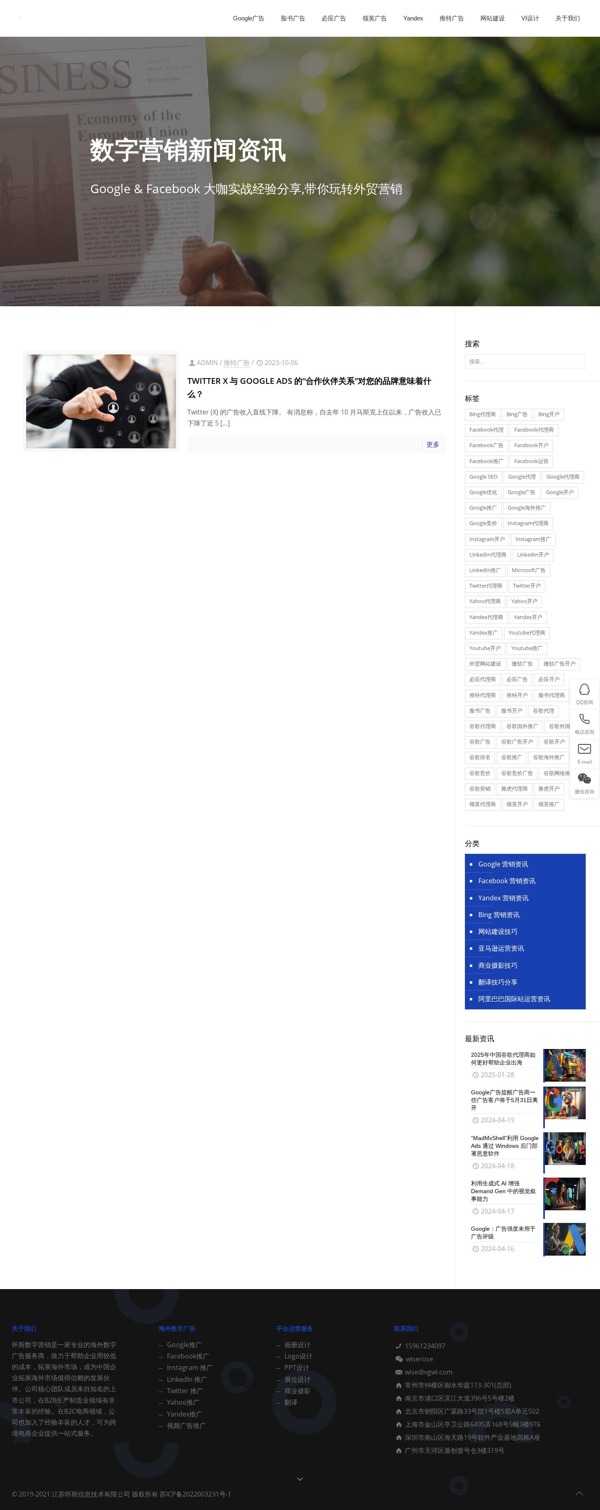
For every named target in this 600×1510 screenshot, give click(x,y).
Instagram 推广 (190, 1367)
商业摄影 (297, 1390)
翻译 (291, 1402)
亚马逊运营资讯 (501, 948)
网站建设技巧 (498, 931)
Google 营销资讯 (503, 864)
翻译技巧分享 (498, 982)
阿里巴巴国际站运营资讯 (514, 998)
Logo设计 (298, 1356)
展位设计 (297, 1379)
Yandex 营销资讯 (503, 897)
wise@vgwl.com (429, 1371)
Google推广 (184, 1344)
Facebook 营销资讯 (507, 880)
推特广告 (237, 362)
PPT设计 (296, 1367)
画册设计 (297, 1344)
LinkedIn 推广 (187, 1379)
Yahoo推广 (183, 1402)
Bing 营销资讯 (499, 914)
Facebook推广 (188, 1356)
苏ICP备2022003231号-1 (195, 1494)
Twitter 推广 (185, 1390)
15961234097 (425, 1345)
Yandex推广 (184, 1414)
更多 (433, 444)
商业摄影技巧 (498, 965)
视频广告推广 (186, 1425)
